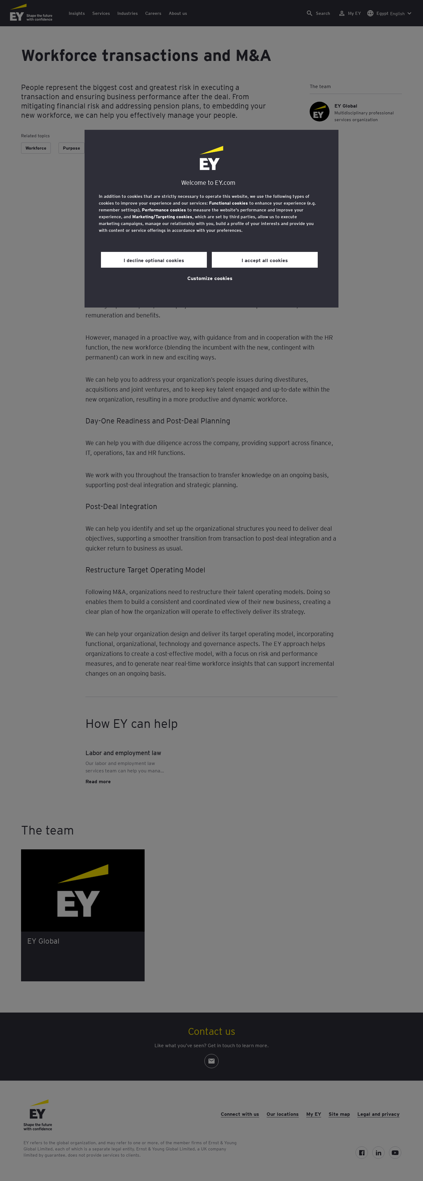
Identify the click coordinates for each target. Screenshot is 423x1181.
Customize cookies (210, 277)
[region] (211, 219)
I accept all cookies (265, 260)
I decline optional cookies (154, 260)
